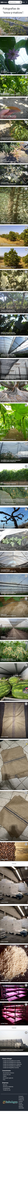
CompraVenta (6, 1088)
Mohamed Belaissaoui (6, 698)
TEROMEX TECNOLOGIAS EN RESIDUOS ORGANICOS (12, 1050)
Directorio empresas (8, 1086)
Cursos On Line (7, 1074)
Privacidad (21, 1098)
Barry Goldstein (5, 736)
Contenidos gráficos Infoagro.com (9, 33)
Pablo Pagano (5, 999)
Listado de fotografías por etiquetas (12, 1062)
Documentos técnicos (8, 1073)
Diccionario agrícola (8, 1078)
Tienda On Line (6, 1090)
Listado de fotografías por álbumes (12, 1066)
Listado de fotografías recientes (11, 1067)
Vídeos (4, 1076)
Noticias (5, 1085)
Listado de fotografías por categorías (12, 1064)
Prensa (20, 1103)
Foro (4, 1079)
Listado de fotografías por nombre (11, 1061)
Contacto (21, 1096)
